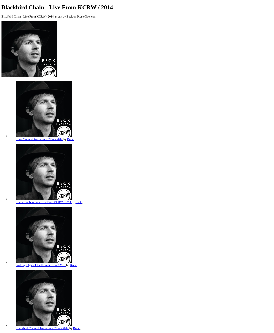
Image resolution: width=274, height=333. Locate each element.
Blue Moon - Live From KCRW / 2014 (39, 139)
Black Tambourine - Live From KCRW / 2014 (44, 202)
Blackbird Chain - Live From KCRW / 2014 (42, 328)
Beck (70, 139)
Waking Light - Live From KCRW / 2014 (41, 265)
